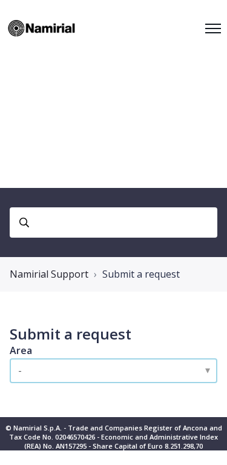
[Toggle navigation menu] (213, 28)
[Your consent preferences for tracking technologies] (205, 443)
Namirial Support (49, 274)
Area (21, 350)
